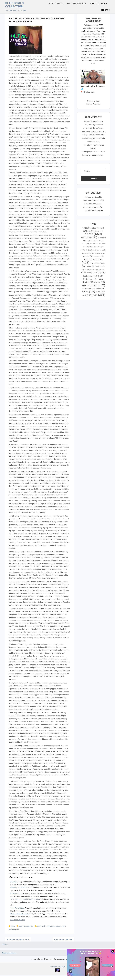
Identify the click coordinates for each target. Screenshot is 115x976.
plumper (12, 929)
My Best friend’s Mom (18, 939)
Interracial (90, 269)
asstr (13, 926)
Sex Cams (105, 10)
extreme (95, 263)
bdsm (100, 247)
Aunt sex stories (91, 204)
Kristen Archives (93, 104)
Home (4, 944)
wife (87, 295)
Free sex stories (55, 3)
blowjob (86, 250)
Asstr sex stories (26, 926)
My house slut (93, 142)
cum (89, 256)
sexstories (88, 289)
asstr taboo (96, 244)
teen (100, 292)
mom (90, 272)
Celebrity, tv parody (91, 207)
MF (83, 272)
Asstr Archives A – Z (76, 3)
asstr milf (41, 926)
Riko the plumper (63, 939)
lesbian (100, 269)
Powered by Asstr (57, 967)
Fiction (90, 266)
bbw (93, 247)
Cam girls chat (93, 101)
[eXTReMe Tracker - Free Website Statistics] (57, 970)
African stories (91, 197)
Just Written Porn (91, 211)
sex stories (93, 285)
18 (85, 228)
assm (99, 231)
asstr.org (50, 926)
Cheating (89, 253)
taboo (88, 291)
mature (58, 926)
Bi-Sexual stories (17, 920)
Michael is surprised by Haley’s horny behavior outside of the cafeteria (93, 124)
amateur (95, 228)
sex (100, 282)
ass (90, 231)
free (98, 266)
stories (100, 288)
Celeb (95, 250)
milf (63, 926)
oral (98, 272)
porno (94, 279)
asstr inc (91, 241)
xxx (17, 929)
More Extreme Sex (98, 3)
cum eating (99, 256)
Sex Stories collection (14, 5)
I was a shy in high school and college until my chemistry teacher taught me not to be (93, 134)
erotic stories (92, 261)
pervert (92, 276)
